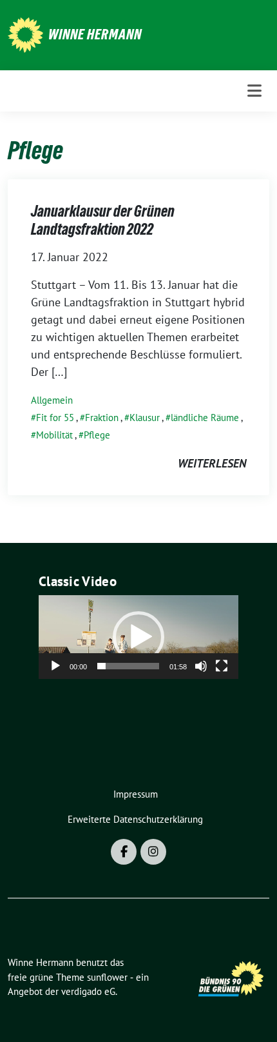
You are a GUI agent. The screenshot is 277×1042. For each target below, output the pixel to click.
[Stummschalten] (201, 666)
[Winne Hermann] (25, 33)
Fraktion (102, 417)
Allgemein (52, 400)
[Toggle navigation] (254, 90)
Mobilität (54, 435)
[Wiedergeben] (55, 666)
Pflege (97, 435)
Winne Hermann (95, 34)
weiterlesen (212, 463)
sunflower (107, 977)
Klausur (144, 417)
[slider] (128, 666)
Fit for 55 (55, 417)
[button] (138, 637)
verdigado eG (88, 991)
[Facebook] (124, 852)
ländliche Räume (205, 417)
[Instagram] (153, 852)
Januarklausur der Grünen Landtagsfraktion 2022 (103, 220)
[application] (138, 637)
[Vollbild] (221, 666)
